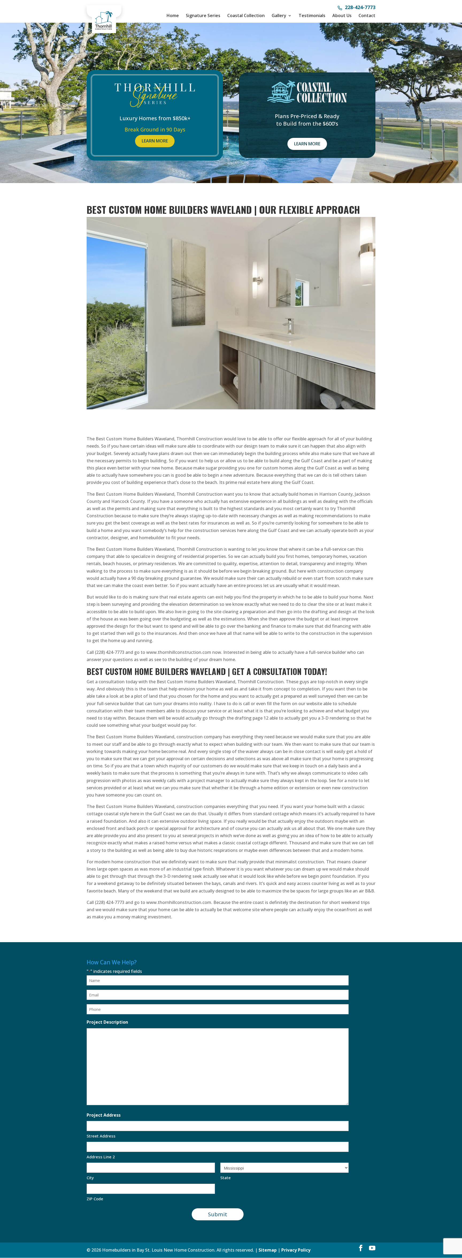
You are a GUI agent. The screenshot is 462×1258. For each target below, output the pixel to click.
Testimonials (312, 15)
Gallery (279, 15)
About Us (342, 15)
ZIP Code (95, 1198)
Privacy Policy (295, 1250)
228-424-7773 (360, 7)
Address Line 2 (101, 1156)
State (225, 1177)
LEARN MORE (155, 141)
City (90, 1177)
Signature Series (203, 15)
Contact (367, 15)
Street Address (101, 1136)
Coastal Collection (246, 15)
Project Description (107, 1022)
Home (173, 15)
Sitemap (268, 1250)
